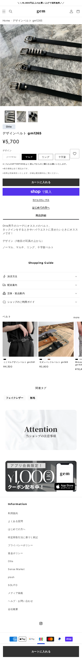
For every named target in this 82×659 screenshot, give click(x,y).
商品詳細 (41, 215)
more (76, 317)
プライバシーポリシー (20, 545)
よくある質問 (15, 521)
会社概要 (13, 609)
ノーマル (11, 156)
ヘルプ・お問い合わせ (20, 600)
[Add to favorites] (74, 153)
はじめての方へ (41, 207)
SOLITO (12, 585)
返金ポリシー (15, 553)
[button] (4, 11)
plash (11, 577)
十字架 (62, 156)
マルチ (29, 156)
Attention (18, 164)
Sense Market (16, 569)
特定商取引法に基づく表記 (23, 537)
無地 (32, 397)
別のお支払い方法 (41, 200)
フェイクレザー (14, 397)
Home (6, 20)
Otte (9, 126)
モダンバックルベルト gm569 (53, 362)
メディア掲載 (15, 593)
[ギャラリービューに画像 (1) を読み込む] (10, 116)
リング (46, 156)
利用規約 (13, 513)
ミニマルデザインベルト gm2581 (19, 362)
